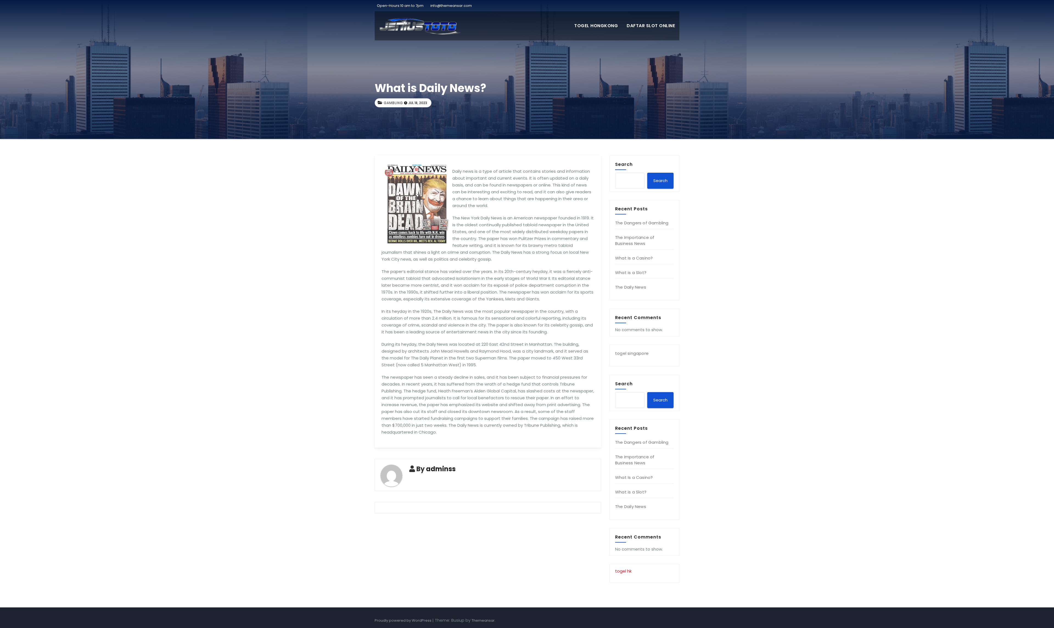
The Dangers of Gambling (642, 223)
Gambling (393, 103)
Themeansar (483, 620)
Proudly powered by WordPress (403, 620)
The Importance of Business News (634, 240)
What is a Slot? (630, 272)
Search (624, 164)
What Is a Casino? (634, 258)
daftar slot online (651, 26)
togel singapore (632, 353)
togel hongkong (596, 26)
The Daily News (630, 287)
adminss (441, 468)
